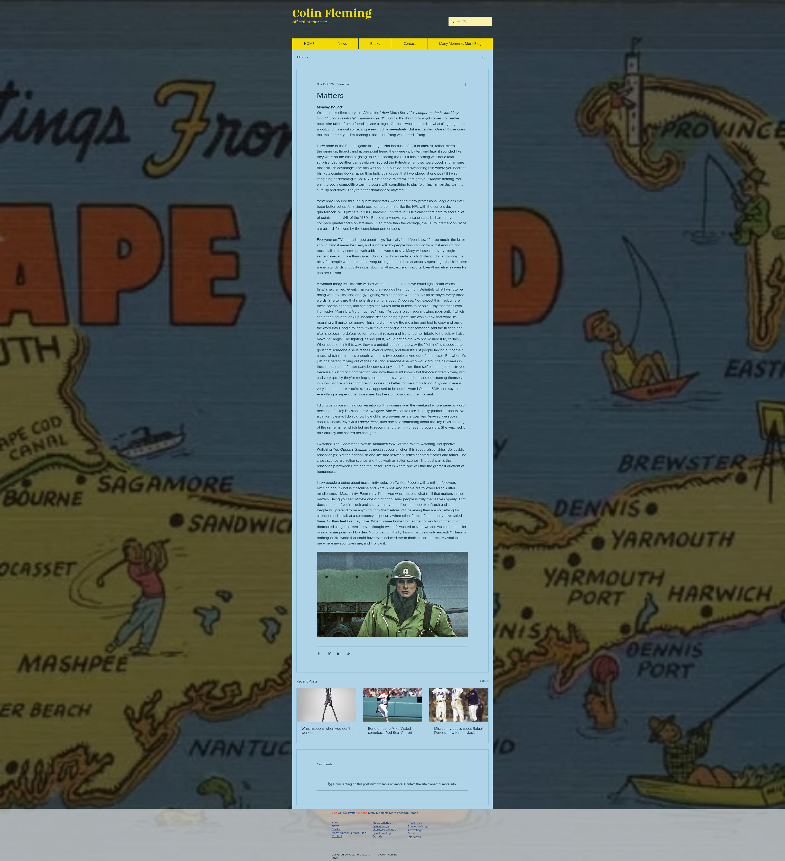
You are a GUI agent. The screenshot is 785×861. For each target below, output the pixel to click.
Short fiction (415, 823)
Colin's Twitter (347, 812)
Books (336, 829)
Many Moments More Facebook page (393, 812)
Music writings (381, 822)
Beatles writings (418, 826)
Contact (337, 836)
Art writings (415, 830)
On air (412, 833)
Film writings (380, 826)
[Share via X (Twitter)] (329, 653)
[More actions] (465, 84)
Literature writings (384, 829)
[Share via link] (349, 653)
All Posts (302, 57)
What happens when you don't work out (326, 730)
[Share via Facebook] (319, 653)
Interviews (414, 837)
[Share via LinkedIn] (339, 653)
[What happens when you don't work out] (326, 705)
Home (335, 822)
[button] (483, 56)
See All (484, 680)
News (336, 825)
